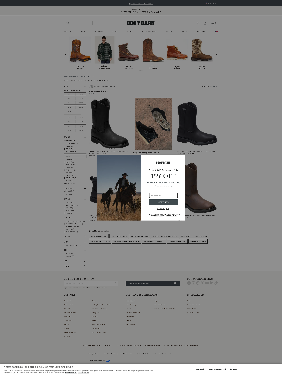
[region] (141, 369)
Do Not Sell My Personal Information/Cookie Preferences (216, 369)
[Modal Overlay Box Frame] (141, 188)
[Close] (278, 369)
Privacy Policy (83, 373)
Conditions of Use (71, 373)
